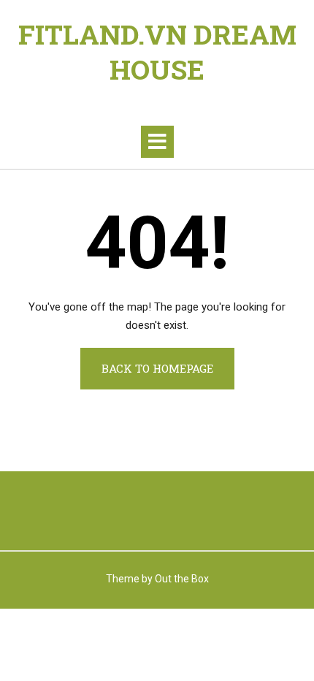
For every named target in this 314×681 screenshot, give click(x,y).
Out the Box (182, 579)
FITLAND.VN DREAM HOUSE (157, 52)
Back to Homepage (157, 368)
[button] (157, 142)
